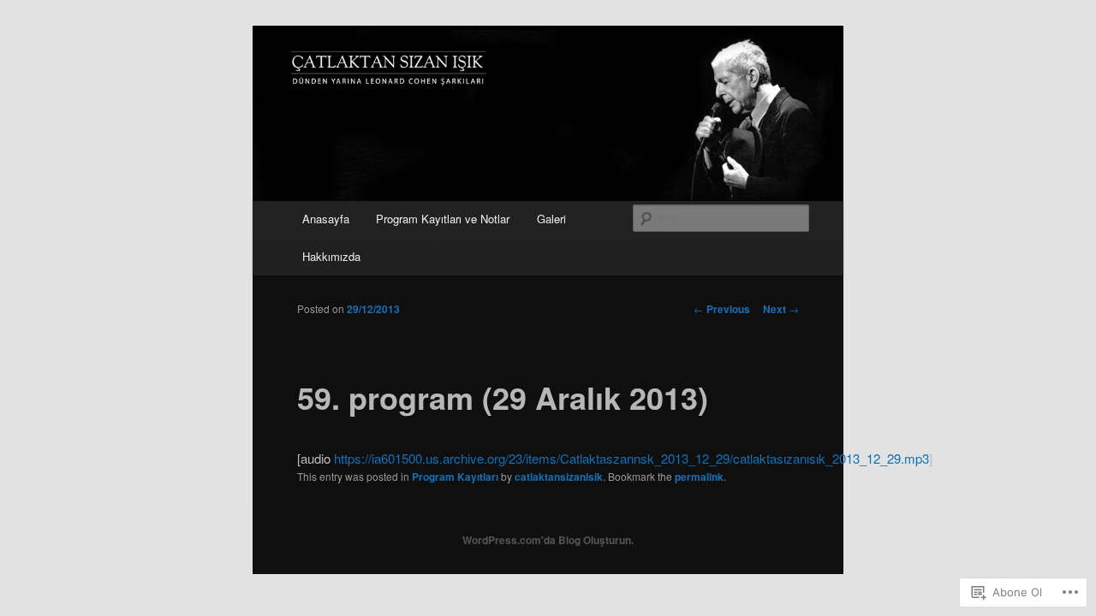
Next (781, 309)
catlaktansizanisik (559, 476)
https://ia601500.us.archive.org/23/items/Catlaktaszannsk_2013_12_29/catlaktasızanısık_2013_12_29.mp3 (631, 458)
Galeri (551, 218)
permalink (699, 476)
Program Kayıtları (455, 476)
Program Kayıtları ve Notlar (442, 218)
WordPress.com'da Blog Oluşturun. (548, 540)
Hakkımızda (331, 256)
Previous (722, 309)
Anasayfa (325, 218)
